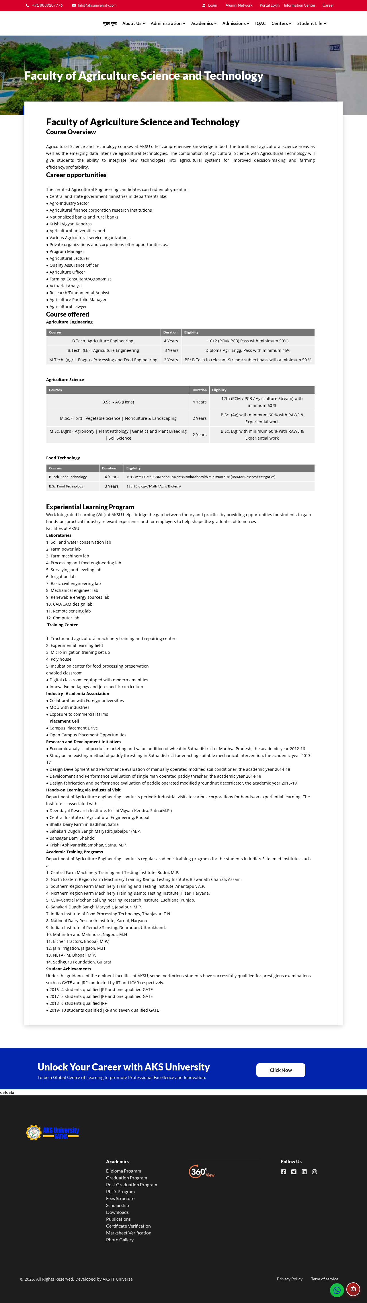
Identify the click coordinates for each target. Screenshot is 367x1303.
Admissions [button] (234, 23)
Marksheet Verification (128, 1232)
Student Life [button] (310, 23)
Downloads (117, 1212)
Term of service (324, 1278)
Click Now (281, 1070)
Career (328, 5)
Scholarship (117, 1205)
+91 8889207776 (47, 5)
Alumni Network (239, 5)
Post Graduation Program (131, 1184)
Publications (118, 1219)
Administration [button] (167, 23)
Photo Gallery (120, 1239)
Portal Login (270, 5)
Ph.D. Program (120, 1191)
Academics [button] (202, 23)
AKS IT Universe (118, 1279)
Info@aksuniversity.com (97, 5)
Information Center (299, 5)
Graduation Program (126, 1177)
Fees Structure (120, 1198)
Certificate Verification (128, 1225)
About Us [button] (132, 23)
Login (212, 5)
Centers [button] (280, 23)
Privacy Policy (289, 1278)
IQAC (260, 23)
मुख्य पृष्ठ (110, 23)
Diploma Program (123, 1170)
